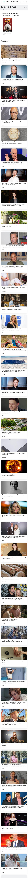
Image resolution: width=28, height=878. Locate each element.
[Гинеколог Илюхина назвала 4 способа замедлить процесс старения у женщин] (14, 303)
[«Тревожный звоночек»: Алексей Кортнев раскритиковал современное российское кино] (14, 262)
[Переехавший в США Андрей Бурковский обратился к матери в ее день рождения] (14, 75)
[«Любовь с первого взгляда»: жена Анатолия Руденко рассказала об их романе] (14, 532)
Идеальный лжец (7, 33)
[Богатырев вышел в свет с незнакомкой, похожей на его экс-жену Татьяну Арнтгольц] (14, 594)
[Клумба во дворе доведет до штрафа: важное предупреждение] (14, 220)
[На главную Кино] (7, 1)
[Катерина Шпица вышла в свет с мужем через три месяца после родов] (14, 179)
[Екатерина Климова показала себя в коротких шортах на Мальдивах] (14, 677)
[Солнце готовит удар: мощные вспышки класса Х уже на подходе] (14, 469)
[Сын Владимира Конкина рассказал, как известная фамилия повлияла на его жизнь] (14, 158)
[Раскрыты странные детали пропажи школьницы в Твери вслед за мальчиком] (14, 635)
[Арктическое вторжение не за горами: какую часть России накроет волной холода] (14, 366)
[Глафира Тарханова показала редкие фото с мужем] (14, 739)
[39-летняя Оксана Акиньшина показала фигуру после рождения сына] (14, 781)
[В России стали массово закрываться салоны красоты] (14, 283)
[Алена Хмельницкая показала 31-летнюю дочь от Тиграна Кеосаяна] (14, 490)
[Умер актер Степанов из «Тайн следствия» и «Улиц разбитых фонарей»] (14, 718)
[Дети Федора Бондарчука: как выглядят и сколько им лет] (14, 116)
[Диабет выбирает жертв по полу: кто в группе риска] (14, 656)
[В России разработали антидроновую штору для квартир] (14, 449)
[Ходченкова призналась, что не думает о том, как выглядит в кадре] (14, 822)
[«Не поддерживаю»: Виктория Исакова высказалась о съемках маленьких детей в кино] (14, 386)
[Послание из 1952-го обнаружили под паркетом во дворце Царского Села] (14, 54)
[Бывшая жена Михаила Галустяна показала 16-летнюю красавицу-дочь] (14, 96)
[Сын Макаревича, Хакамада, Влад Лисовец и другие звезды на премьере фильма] (14, 199)
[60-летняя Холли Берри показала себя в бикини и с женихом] (14, 864)
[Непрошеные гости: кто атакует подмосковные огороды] (14, 615)
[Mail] (4, 1)
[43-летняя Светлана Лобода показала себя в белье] (14, 511)
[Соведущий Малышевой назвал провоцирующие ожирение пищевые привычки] (14, 137)
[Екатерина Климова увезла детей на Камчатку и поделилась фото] (14, 552)
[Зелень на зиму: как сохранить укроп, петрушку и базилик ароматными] (14, 428)
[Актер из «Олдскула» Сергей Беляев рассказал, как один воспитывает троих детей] (14, 345)
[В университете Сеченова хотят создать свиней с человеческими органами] (14, 573)
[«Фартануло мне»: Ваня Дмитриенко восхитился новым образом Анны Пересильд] (14, 760)
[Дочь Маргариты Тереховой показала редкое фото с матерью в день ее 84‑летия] (14, 698)
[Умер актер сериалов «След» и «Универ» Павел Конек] (14, 407)
